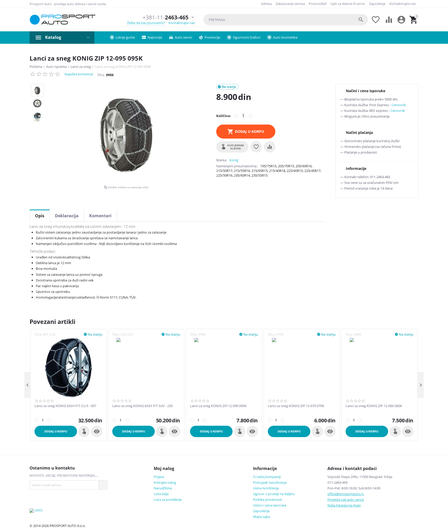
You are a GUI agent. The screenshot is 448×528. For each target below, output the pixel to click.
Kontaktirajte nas (402, 3)
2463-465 (165, 17)
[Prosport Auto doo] (63, 20)
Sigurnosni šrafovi (246, 37)
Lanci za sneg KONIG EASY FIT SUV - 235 (142, 406)
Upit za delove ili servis (348, 3)
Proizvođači (318, 3)
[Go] (103, 485)
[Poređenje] (269, 147)
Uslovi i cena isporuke (269, 505)
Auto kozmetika (285, 37)
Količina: (223, 115)
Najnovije (155, 37)
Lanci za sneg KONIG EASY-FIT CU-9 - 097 (65, 406)
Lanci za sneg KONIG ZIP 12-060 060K (374, 406)
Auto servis (183, 37)
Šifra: (101, 75)
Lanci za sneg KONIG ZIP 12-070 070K (296, 406)
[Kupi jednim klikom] (84, 431)
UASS (38, 510)
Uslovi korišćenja (266, 488)
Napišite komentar (79, 74)
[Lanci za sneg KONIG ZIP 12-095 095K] (126, 134)
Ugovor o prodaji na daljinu (274, 493)
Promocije (212, 37)
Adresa (266, 3)
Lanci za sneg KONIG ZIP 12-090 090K (218, 406)
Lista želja (161, 493)
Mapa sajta (261, 516)
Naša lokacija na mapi (344, 505)
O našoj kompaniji (267, 476)
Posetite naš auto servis (345, 499)
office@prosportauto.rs (345, 493)
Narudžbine (163, 488)
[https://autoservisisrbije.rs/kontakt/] (32, 510)
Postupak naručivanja (269, 482)
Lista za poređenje (168, 499)
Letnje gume (125, 37)
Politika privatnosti (267, 499)
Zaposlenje (377, 3)
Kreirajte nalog (165, 482)
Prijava (159, 476)
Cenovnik (398, 105)
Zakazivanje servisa (290, 3)
